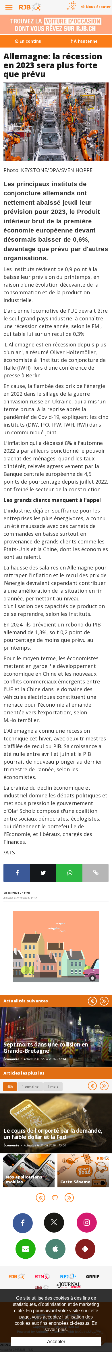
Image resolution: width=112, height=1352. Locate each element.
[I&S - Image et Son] (42, 1287)
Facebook (23, 1223)
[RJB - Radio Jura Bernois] (17, 1276)
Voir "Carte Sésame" (83, 1170)
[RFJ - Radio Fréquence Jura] (68, 1276)
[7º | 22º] (71, 0)
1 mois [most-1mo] (53, 1086)
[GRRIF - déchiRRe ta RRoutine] (93, 1276)
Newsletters (26, 1249)
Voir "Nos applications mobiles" (29, 1170)
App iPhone (55, 1249)
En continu (29, 41)
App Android (85, 1249)
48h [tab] (10, 1086)
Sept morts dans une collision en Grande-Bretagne (45, 1047)
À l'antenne (85, 41)
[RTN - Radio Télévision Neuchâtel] (42, 1276)
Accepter (56, 1341)
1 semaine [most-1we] (30, 1086)
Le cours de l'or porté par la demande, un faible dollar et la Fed (52, 1133)
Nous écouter (98, 6)
